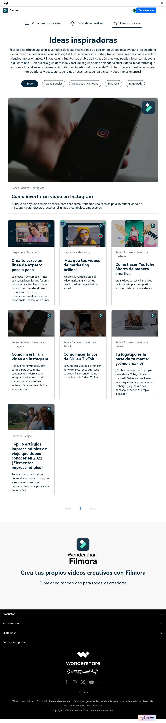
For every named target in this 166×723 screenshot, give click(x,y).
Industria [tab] (113, 83)
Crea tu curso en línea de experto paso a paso (27, 265)
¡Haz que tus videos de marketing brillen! (82, 265)
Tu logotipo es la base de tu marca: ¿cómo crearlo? (132, 359)
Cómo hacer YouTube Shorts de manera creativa (134, 269)
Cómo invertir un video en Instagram (52, 196)
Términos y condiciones (23, 701)
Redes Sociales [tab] (54, 83)
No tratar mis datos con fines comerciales (83, 706)
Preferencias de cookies (60, 701)
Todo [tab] (30, 83)
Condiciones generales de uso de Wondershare (96, 701)
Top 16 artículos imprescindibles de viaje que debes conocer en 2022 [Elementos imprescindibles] (29, 456)
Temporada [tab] (135, 83)
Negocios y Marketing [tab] (85, 83)
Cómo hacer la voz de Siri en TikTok (80, 356)
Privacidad (42, 701)
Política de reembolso (130, 701)
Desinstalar (148, 701)
